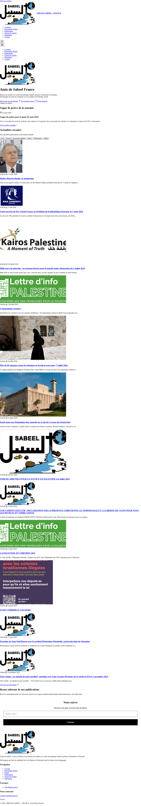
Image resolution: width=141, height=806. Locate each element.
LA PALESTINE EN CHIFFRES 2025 (17, 553)
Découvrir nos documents (9, 101)
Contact (7, 37)
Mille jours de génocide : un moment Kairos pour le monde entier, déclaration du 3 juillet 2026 (42, 268)
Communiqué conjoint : (11, 308)
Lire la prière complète (8, 125)
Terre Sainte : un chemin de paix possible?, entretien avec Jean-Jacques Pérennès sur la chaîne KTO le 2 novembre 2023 (54, 676)
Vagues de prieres (10, 777)
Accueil (7, 769)
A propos (7, 27)
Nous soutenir (42, 101)
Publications (8, 31)
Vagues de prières (10, 33)
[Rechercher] (2, 41)
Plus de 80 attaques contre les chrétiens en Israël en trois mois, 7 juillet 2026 (34, 365)
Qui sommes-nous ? (28, 101)
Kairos (30, 138)
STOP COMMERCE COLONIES (15, 610)
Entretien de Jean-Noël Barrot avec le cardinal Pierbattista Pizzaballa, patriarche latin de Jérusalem (45, 641)
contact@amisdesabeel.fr (9, 796)
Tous (2, 138)
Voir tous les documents (8, 685)
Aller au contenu (6, 1)
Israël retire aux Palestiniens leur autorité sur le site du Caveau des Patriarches (35, 422)
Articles (8, 138)
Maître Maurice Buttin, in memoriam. (17, 178)
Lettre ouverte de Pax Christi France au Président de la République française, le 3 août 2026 (41, 211)
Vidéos (46, 138)
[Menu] (2, 45)
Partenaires (8, 35)
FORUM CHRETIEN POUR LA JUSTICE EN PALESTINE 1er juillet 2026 (35, 479)
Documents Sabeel (10, 29)
